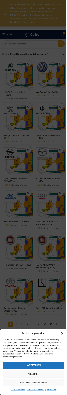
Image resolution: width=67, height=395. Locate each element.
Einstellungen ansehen (33, 382)
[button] (62, 333)
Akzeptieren (33, 365)
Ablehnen (33, 374)
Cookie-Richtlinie (18, 389)
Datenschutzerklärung (36, 389)
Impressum (51, 389)
